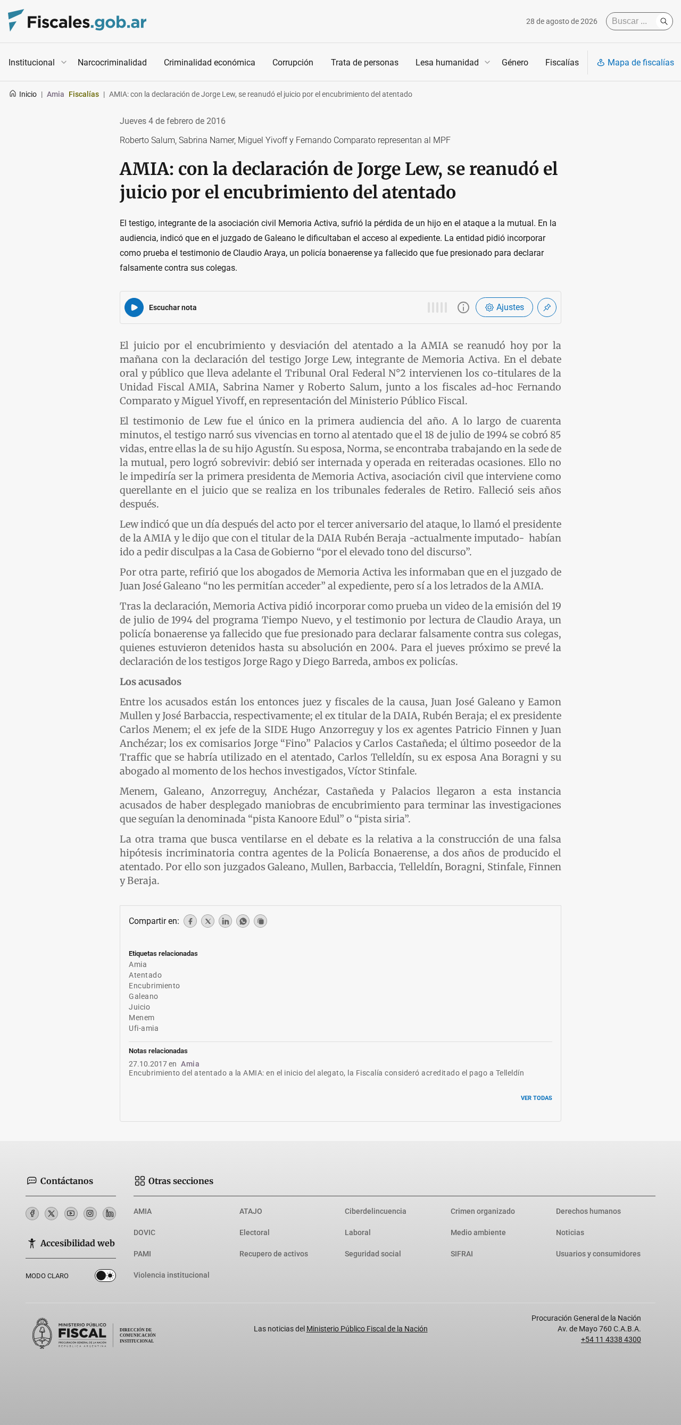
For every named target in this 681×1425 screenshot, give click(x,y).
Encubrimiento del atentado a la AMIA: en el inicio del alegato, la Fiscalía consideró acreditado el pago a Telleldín (326, 1073)
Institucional (32, 62)
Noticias (570, 1232)
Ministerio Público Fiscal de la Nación (367, 1328)
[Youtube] (71, 1213)
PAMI (142, 1253)
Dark (105, 1278)
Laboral (358, 1232)
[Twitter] (51, 1213)
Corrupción (292, 62)
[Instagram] (90, 1213)
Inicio (28, 94)
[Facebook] (32, 1213)
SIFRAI (462, 1253)
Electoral (254, 1232)
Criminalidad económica (209, 62)
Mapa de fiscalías (641, 62)
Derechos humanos (588, 1211)
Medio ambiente (478, 1232)
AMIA (143, 1211)
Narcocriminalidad (112, 62)
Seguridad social (373, 1253)
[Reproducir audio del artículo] (134, 307)
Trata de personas (364, 62)
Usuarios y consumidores (598, 1253)
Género (515, 62)
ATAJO (250, 1211)
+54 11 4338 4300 (611, 1339)
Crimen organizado (483, 1211)
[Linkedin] (109, 1213)
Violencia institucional (172, 1275)
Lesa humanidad (447, 62)
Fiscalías (562, 62)
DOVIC (144, 1232)
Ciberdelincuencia (375, 1211)
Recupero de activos (273, 1253)
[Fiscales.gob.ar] (77, 21)
